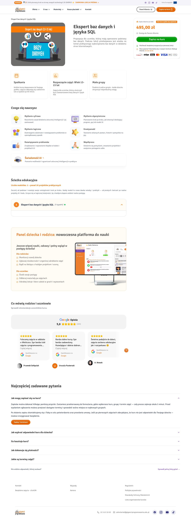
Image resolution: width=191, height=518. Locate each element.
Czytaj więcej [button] (26, 348)
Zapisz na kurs (164, 9)
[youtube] (153, 2)
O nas (45, 9)
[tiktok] (156, 2)
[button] (11, 350)
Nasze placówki (73, 9)
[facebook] (145, 2)
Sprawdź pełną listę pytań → (169, 469)
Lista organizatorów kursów (135, 500)
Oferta (34, 9)
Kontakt (88, 9)
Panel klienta (144, 9)
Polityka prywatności (133, 490)
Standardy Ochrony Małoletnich (137, 495)
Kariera (73, 490)
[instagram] (149, 2)
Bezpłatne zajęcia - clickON (26, 490)
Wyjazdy (73, 486)
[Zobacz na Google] (19, 365)
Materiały (57, 9)
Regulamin (129, 486)
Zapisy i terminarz (21, 422)
